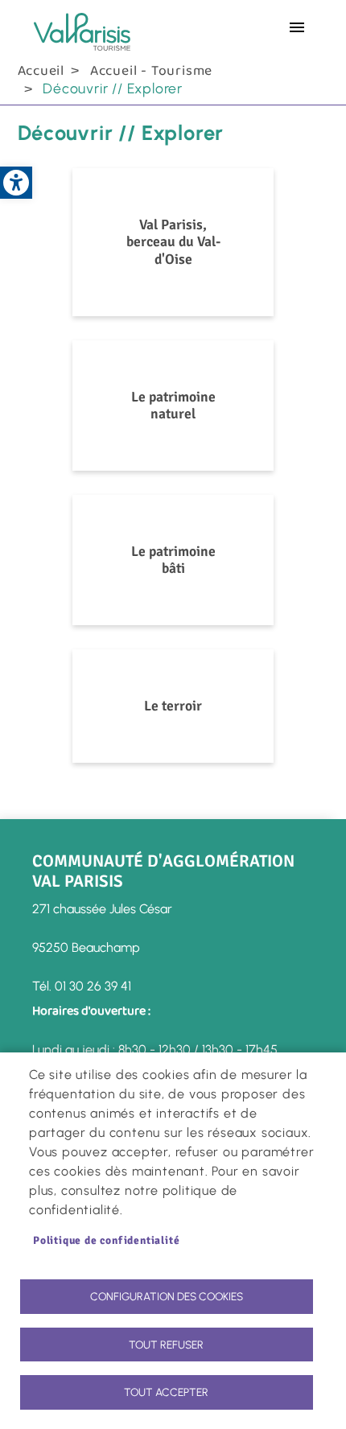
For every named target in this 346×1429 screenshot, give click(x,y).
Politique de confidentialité (106, 1240)
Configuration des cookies (166, 1296)
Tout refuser (166, 1344)
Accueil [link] (41, 71)
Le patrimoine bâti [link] (173, 559)
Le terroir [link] (173, 705)
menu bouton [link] (297, 27)
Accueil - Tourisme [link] (151, 71)
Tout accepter (166, 1392)
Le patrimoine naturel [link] (173, 405)
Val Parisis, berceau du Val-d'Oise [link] (173, 241)
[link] (16, 183)
